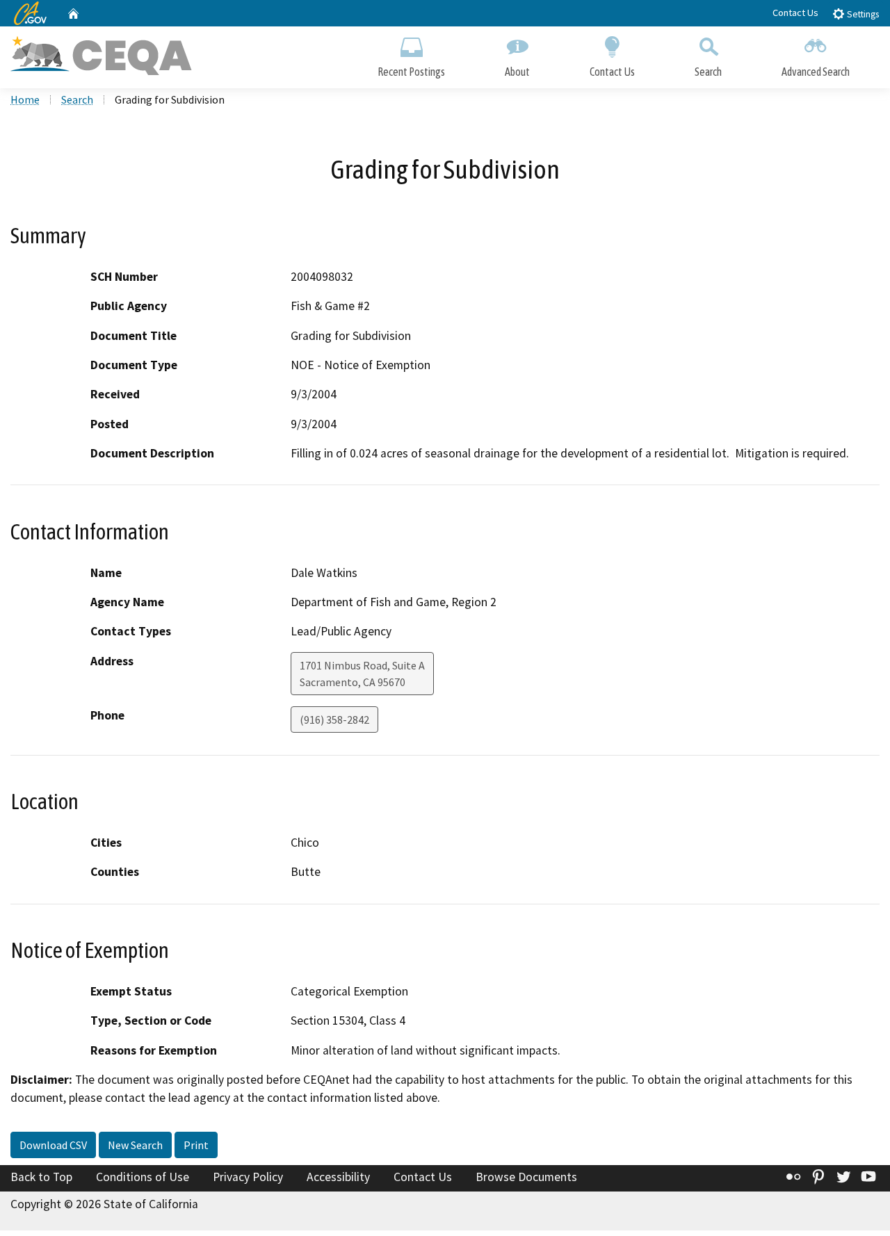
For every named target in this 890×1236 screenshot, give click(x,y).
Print (196, 1145)
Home (25, 99)
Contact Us (795, 12)
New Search (135, 1145)
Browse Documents (526, 1177)
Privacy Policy (248, 1177)
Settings (862, 14)
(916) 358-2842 (334, 719)
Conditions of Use (142, 1177)
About (517, 71)
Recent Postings (411, 71)
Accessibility (338, 1177)
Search (708, 71)
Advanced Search (816, 71)
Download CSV (53, 1145)
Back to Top (41, 1177)
